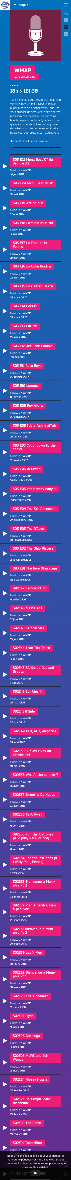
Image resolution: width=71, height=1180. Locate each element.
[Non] (66, 1165)
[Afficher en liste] (65, 27)
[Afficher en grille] (65, 20)
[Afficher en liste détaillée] (65, 34)
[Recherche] (65, 12)
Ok (35, 1173)
